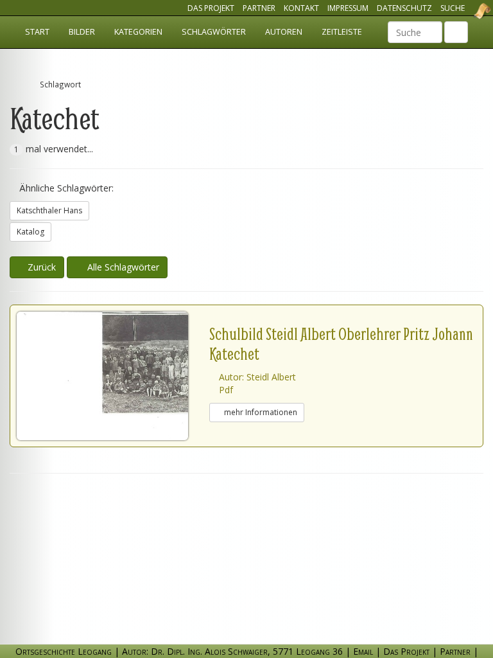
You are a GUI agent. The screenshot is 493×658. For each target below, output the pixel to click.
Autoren (283, 31)
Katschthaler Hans (49, 210)
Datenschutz (404, 8)
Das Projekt (210, 8)
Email (363, 651)
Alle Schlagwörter (120, 267)
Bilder (82, 31)
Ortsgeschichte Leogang (466, 11)
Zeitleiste (342, 31)
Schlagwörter (214, 31)
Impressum (347, 8)
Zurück (40, 267)
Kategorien (138, 31)
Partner (259, 8)
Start (37, 31)
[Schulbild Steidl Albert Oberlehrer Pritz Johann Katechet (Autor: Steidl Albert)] (113, 376)
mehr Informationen (259, 412)
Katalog (30, 231)
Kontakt (301, 8)
